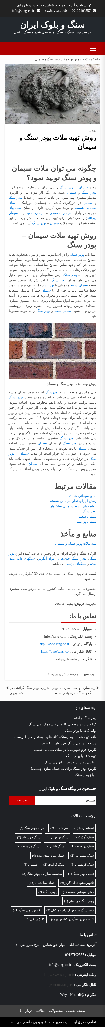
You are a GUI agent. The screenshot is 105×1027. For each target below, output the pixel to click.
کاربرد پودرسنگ (56, 674)
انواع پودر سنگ (85, 775)
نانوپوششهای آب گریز (77, 883)
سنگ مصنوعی (82, 855)
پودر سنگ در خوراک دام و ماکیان (70, 910)
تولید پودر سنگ (32, 828)
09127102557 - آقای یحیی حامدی (67, 11)
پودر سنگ (67, 187)
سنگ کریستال (82, 864)
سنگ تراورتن (57, 837)
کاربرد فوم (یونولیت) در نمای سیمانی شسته (65, 750)
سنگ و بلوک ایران (52, 24)
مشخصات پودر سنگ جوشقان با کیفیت (69, 743)
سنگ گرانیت (53, 864)
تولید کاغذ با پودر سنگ (80, 731)
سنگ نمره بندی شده (48, 855)
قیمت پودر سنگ (81, 874)
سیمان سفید (35, 213)
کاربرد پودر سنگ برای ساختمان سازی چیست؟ (63, 769)
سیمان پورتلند (86, 521)
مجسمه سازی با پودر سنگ (42, 874)
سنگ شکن (55, 846)
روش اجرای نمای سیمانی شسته (73, 501)
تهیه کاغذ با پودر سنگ (81, 756)
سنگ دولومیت (82, 846)
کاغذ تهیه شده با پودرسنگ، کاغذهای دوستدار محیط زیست (55, 737)
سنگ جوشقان (28, 837)
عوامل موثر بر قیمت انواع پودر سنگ (70, 762)
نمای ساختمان (41, 883)
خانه (97, 59)
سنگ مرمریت (28, 846)
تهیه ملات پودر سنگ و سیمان (75, 543)
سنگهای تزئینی (76, 563)
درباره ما (26, 1011)
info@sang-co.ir (23, 11)
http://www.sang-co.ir (54, 644)
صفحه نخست (75, 1011)
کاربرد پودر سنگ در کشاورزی (72, 919)
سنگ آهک (84, 837)
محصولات (56, 1011)
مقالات (87, 59)
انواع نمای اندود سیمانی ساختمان (72, 506)
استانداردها (84, 828)
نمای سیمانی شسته (82, 496)
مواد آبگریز (46, 558)
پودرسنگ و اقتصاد (83, 718)
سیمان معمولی (60, 213)
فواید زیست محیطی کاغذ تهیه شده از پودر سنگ (62, 724)
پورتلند (49, 285)
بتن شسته (59, 828)
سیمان (82, 187)
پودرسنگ (51, 392)
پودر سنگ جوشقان (72, 558)
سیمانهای (15, 208)
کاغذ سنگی (35, 919)
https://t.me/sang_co (55, 651)
